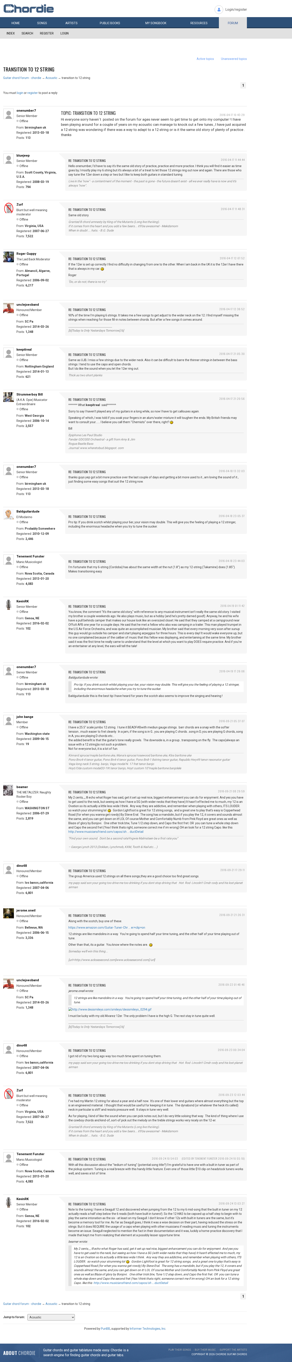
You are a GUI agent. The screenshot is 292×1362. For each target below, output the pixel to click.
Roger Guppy (26, 254)
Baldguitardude (28, 511)
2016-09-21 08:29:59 (231, 791)
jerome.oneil (25, 910)
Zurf (19, 204)
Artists (71, 23)
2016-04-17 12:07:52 (232, 258)
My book (155, 23)
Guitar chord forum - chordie (22, 78)
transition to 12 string (28, 69)
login (20, 93)
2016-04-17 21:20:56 (232, 398)
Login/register (236, 9)
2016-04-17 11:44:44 (233, 160)
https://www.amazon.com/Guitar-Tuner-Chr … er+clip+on (106, 927)
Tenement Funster (30, 556)
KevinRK (22, 601)
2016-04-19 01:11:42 (232, 606)
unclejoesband (27, 305)
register (32, 93)
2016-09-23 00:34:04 (231, 1050)
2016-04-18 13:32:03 (232, 471)
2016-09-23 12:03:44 (231, 1095)
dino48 (21, 866)
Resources (199, 23)
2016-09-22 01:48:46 (231, 984)
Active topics (205, 59)
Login (64, 33)
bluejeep (23, 155)
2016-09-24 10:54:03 (165, 1158)
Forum (233, 23)
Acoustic (51, 78)
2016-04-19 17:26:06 (232, 671)
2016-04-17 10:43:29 (232, 115)
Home (16, 23)
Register (47, 33)
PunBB (105, 1328)
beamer (22, 787)
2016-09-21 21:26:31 (232, 915)
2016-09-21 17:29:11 (232, 870)
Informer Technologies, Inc (147, 1328)
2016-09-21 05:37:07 (232, 721)
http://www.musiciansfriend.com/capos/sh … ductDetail (105, 831)
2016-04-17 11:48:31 (233, 209)
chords (242, 1354)
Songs (42, 23)
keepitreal (24, 349)
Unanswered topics (234, 59)
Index (11, 33)
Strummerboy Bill (29, 394)
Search (27, 33)
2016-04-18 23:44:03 (232, 561)
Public (110, 23)
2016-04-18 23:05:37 (232, 516)
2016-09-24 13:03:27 (232, 1203)
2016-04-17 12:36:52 (232, 309)
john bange (24, 717)
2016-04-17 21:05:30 (232, 354)
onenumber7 (26, 111)
